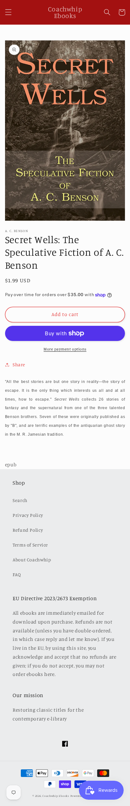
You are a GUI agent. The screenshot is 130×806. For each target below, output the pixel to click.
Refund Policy (28, 530)
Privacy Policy (28, 515)
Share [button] (19, 364)
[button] (8, 12)
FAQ (17, 574)
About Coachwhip (32, 559)
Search (20, 500)
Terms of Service (30, 544)
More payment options (65, 349)
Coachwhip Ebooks (55, 795)
